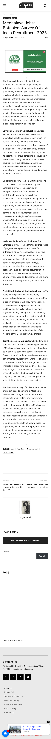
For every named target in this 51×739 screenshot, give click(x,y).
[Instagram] (13, 677)
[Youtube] (28, 677)
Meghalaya (20, 449)
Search (6, 551)
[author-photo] (25, 513)
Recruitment (8, 452)
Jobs (12, 449)
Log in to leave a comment (25, 540)
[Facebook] (5, 43)
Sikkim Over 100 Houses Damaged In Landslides (37, 486)
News (14, 18)
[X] (11, 43)
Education (13, 14)
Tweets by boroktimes (13, 640)
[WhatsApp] (24, 43)
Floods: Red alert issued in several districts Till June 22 (13, 487)
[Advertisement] (25, 608)
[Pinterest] (18, 43)
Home (5, 14)
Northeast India (32, 449)
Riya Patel (9, 37)
